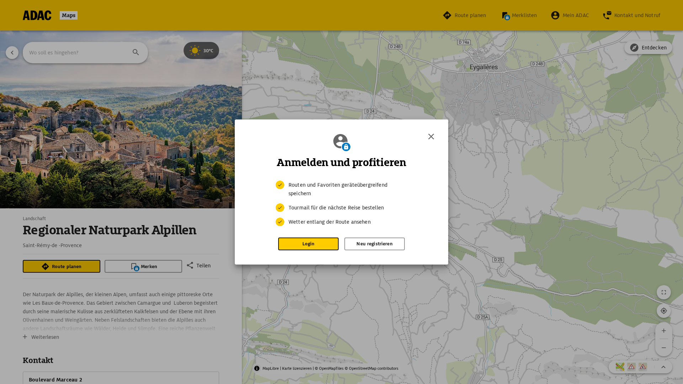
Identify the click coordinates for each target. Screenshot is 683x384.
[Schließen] (431, 136)
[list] (341, 203)
